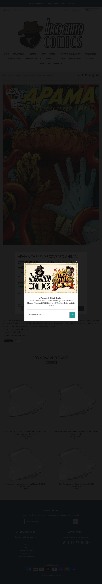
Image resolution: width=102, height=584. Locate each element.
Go (73, 315)
